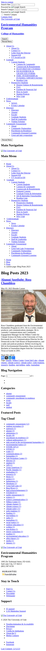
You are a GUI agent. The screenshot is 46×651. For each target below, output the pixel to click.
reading (10, 534)
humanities (12, 456)
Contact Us (15, 50)
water (9, 451)
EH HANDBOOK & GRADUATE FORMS (25, 72)
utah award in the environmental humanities (25, 442)
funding (12, 365)
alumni (8, 360)
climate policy (26, 363)
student (9, 407)
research (4, 365)
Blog (8, 262)
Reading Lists (21, 80)
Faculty (14, 115)
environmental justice (16, 444)
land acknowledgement (17, 490)
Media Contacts (12, 635)
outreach (11, 428)
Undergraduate (12, 99)
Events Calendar (18, 105)
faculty (9, 403)
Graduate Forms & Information (28, 193)
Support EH (16, 55)
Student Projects (22, 94)
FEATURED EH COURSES (28, 69)
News (8, 101)
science (10, 497)
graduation (12, 472)
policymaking (38, 363)
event (8, 400)
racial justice (12, 522)
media (10, 541)
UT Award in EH (18, 57)
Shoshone (11, 483)
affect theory (12, 538)
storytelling (20, 365)
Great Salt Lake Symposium (22, 248)
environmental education (17, 536)
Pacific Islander (13, 470)
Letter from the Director (20, 53)
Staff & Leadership (19, 119)
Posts (8, 264)
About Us (10, 46)
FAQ (18, 87)
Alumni (14, 112)
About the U (11, 633)
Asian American (14, 467)
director (10, 461)
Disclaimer (10, 626)
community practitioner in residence (20, 398)
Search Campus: (7, 9)
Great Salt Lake (31, 360)
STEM (10, 449)
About (13, 126)
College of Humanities (12, 33)
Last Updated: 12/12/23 (10, 649)
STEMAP (11, 493)
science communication (17, 499)
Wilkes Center (18, 360)
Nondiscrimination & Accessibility (20, 624)
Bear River (12, 488)
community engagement (15, 396)
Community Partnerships (21, 128)
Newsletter (10, 593)
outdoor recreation (15, 426)
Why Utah (20, 96)
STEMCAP (12, 447)
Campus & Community (25, 64)
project (10, 479)
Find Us (9, 589)
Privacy (9, 629)
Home (8, 164)
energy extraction (14, 532)
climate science (14, 363)
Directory (10, 108)
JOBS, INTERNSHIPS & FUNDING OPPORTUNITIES (29, 77)
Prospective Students (19, 83)
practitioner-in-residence (17, 438)
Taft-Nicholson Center (16, 458)
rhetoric (10, 543)
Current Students (18, 62)
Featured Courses (23, 191)
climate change (13, 504)
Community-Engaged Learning (23, 133)
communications (14, 454)
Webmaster (10, 596)
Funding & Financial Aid (26, 89)
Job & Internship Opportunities (28, 196)
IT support (10, 609)
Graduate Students (18, 117)
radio (28, 365)
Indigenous (12, 481)
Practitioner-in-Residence (21, 131)
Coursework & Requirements (28, 67)
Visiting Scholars (18, 121)
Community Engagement (16, 124)
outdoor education (15, 525)
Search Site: (6, 4)
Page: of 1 (17, 376)
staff (8, 405)
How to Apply (22, 92)
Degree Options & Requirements (29, 85)
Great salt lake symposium (21, 135)
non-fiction (12, 529)
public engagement (15, 495)
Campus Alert (6, 17)
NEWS (14, 103)
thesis (9, 477)
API (9, 465)
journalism (35, 365)
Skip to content (7, 2)
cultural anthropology (16, 440)
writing (10, 527)
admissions (12, 433)
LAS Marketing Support (16, 611)
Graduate (10, 60)
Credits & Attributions (15, 631)
